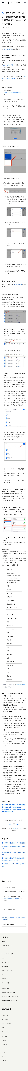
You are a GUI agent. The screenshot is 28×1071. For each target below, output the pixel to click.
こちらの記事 (8, 49)
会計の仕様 (5, 919)
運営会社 (3, 1052)
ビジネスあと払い (6, 983)
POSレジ (4, 974)
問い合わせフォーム (17, 828)
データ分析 (4, 1044)
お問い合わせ (5, 937)
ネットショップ (5, 962)
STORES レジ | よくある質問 (8, 917)
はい (10, 824)
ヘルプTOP (4, 958)
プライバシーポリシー (7, 945)
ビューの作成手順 (8, 65)
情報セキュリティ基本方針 (8, 992)
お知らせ (3, 1056)
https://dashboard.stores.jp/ (12, 92)
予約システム (5, 966)
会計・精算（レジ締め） (21, 917)
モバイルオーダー (6, 979)
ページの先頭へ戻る (9, 909)
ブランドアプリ (5, 1032)
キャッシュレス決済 (7, 970)
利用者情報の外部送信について (9, 1001)
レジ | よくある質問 (15, 2)
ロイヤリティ (5, 1036)
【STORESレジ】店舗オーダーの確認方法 (13, 843)
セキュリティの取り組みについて (10, 996)
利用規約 (4, 941)
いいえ (18, 824)
